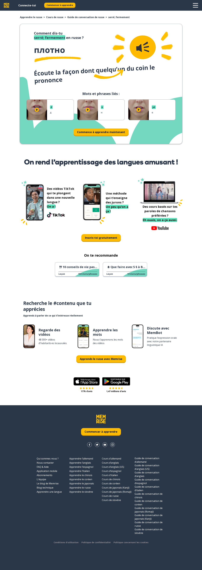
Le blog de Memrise (48, 483)
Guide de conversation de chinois (149, 495)
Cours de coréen (111, 483)
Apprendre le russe (31, 17)
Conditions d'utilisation (66, 542)
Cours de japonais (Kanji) (115, 487)
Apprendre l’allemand (81, 458)
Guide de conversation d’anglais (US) (147, 467)
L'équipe (41, 479)
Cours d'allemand (111, 458)
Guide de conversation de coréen (149, 502)
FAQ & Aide (43, 467)
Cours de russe (54, 17)
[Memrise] (6, 5)
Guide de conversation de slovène (149, 531)
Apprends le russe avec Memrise (101, 359)
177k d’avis (86, 391)
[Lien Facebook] (89, 444)
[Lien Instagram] (112, 444)
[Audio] (143, 47)
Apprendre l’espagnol (81, 467)
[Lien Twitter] (97, 444)
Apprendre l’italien (79, 471)
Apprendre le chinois (80, 475)
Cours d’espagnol (111, 471)
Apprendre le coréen (80, 479)
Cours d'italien (110, 475)
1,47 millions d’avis (116, 391)
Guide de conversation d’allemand (147, 460)
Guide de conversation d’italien (147, 488)
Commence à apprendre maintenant (101, 132)
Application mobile (47, 471)
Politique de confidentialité (96, 542)
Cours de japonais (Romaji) (116, 491)
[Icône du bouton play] (37, 110)
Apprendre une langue (49, 491)
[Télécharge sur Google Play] (116, 381)
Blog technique (45, 487)
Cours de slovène (111, 500)
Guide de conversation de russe (85, 17)
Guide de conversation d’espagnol (147, 481)
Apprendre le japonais (81, 483)
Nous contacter (45, 462)
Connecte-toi (27, 5)
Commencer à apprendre (60, 5)
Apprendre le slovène (81, 491)
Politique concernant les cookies (131, 542)
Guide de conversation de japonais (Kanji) (149, 517)
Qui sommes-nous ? (48, 458)
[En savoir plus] (195, 5)
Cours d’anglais (110, 462)
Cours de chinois (111, 479)
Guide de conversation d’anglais (147, 474)
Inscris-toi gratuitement (101, 237)
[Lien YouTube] (104, 444)
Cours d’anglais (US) (113, 467)
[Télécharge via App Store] (86, 381)
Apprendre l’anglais (80, 462)
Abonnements (44, 475)
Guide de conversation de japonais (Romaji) (149, 509)
